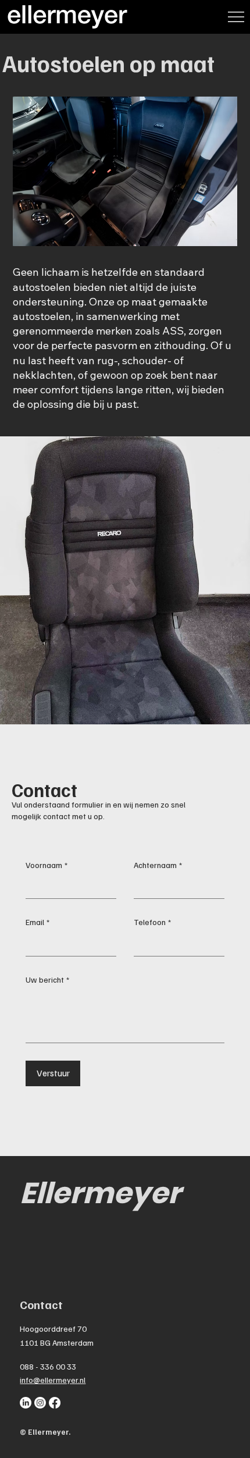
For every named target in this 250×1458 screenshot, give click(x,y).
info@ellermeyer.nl (52, 1380)
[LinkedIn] (25, 1403)
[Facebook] (54, 1403)
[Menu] (236, 17)
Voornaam (46, 865)
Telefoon (152, 922)
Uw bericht (47, 979)
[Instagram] (40, 1403)
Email (37, 922)
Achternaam (158, 865)
